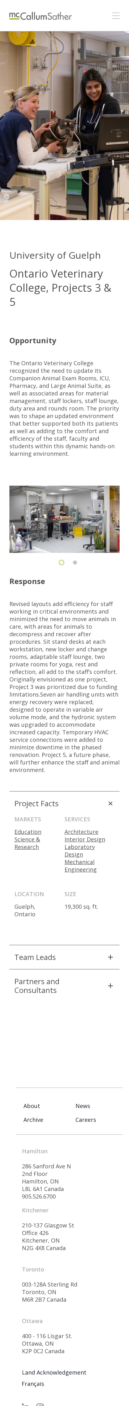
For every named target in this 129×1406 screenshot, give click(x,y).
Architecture (81, 831)
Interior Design (84, 839)
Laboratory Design (79, 850)
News (82, 1106)
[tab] (61, 562)
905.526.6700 (39, 1196)
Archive (33, 1119)
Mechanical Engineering (80, 865)
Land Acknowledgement (54, 1372)
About (31, 1106)
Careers (85, 1119)
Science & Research (27, 843)
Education (27, 831)
